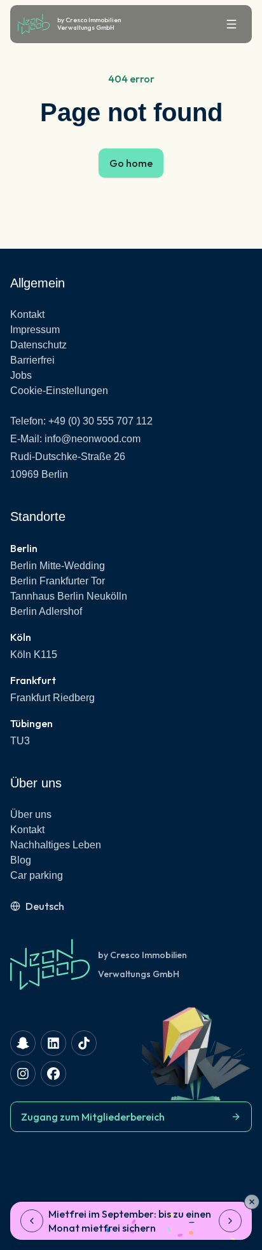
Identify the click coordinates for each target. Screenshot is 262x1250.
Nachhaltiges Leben (55, 844)
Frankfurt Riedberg (52, 697)
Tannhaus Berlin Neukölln (68, 596)
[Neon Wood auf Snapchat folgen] (23, 1043)
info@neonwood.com (93, 438)
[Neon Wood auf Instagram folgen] (23, 1073)
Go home (131, 163)
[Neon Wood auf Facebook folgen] (53, 1073)
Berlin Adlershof (46, 611)
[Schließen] (251, 1201)
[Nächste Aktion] (230, 1220)
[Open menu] (231, 24)
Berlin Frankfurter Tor (57, 581)
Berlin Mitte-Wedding (57, 565)
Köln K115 (33, 654)
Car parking (36, 875)
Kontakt (27, 314)
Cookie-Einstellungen (59, 390)
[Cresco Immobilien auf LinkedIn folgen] (53, 1043)
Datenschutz (38, 344)
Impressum (35, 329)
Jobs (21, 375)
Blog (20, 860)
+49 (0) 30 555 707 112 (100, 421)
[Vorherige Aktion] (31, 1220)
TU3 (20, 740)
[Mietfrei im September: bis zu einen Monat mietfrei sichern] (131, 1221)
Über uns (31, 814)
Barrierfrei (32, 360)
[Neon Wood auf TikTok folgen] (84, 1043)
